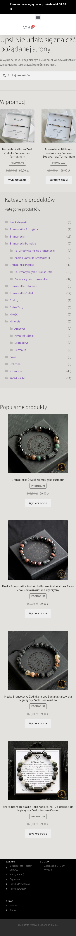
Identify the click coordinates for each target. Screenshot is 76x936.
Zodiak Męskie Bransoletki (31, 279)
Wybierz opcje (17, 180)
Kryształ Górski (24, 335)
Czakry (14, 300)
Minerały (15, 321)
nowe (13, 357)
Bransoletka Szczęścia (24, 229)
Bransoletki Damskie (23, 243)
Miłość (14, 314)
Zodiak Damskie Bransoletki (32, 258)
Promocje (16, 371)
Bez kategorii (18, 222)
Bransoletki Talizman (23, 286)
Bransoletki (17, 236)
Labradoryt (21, 342)
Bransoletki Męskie (22, 265)
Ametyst (19, 328)
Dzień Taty (16, 307)
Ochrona (15, 364)
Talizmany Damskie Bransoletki (34, 250)
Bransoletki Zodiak (22, 293)
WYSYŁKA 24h (18, 378)
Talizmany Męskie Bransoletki (33, 272)
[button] (11, 9)
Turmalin (20, 350)
